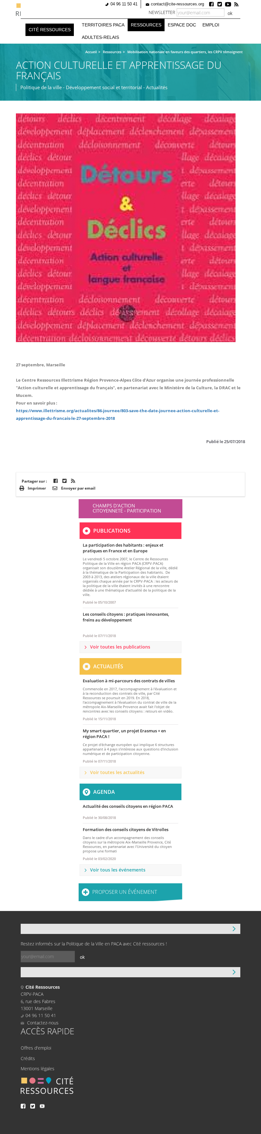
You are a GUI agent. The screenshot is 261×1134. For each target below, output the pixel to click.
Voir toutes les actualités (117, 772)
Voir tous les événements (117, 870)
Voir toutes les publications (120, 647)
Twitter (219, 4)
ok (230, 13)
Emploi (210, 24)
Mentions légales (37, 1069)
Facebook (211, 4)
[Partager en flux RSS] (73, 480)
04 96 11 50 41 (124, 4)
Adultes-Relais (100, 37)
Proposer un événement (124, 891)
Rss (236, 4)
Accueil (91, 51)
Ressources (146, 24)
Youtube (228, 4)
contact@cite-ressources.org (177, 4)
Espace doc (182, 24)
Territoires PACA (103, 24)
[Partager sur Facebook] (55, 480)
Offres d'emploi (36, 1048)
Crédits (28, 1058)
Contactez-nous (42, 1023)
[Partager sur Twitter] (64, 480)
